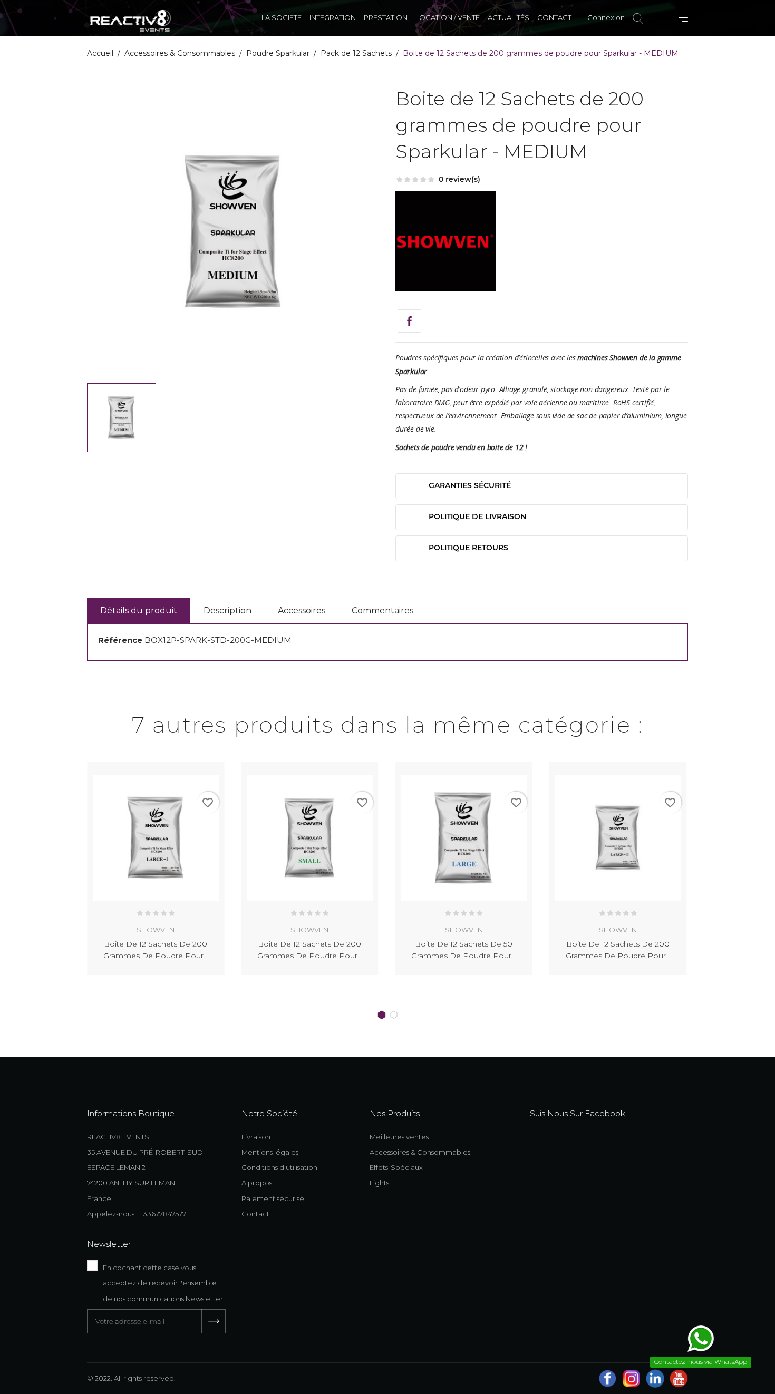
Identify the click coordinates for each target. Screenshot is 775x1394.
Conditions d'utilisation (279, 1167)
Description (227, 611)
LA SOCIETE (281, 17)
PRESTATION (386, 17)
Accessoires (301, 611)
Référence (120, 640)
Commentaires (382, 611)
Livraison (255, 1137)
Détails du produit (138, 611)
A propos (256, 1182)
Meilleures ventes (399, 1137)
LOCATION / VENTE (447, 17)
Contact (255, 1214)
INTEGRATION (332, 17)
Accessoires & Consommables (420, 1152)
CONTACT (554, 17)
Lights (379, 1182)
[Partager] (409, 321)
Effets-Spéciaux (396, 1167)
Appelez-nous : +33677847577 (136, 1214)
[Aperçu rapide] (204, 767)
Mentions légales (269, 1152)
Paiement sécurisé (272, 1198)
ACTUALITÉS (508, 17)
